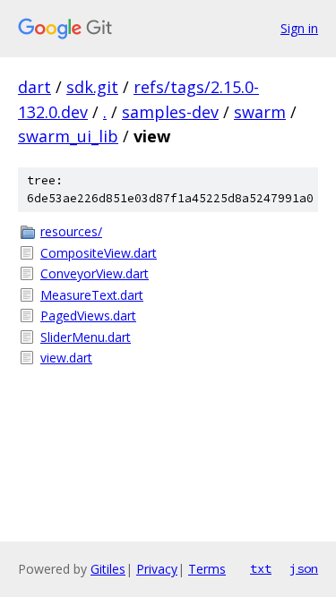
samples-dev (170, 112)
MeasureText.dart (91, 294)
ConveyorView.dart (94, 273)
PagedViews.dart (88, 315)
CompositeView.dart (98, 252)
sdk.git (92, 87)
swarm (260, 112)
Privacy (156, 568)
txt (260, 568)
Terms (207, 568)
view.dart (66, 357)
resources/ (71, 231)
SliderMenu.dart (85, 336)
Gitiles (107, 568)
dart (34, 87)
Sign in (299, 28)
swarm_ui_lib (68, 136)
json (303, 568)
